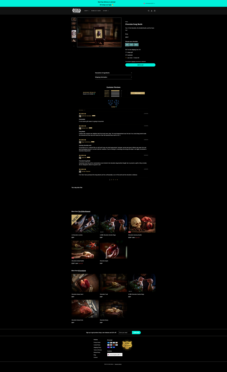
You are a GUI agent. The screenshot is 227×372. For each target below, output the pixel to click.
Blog (95, 355)
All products (82, 271)
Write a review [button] (137, 93)
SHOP (86, 10)
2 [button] (111, 179)
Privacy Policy (97, 342)
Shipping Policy (97, 347)
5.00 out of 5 (92, 92)
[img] (82, 113)
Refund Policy (97, 352)
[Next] (74, 45)
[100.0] (110, 102)
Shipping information (101, 77)
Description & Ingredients (102, 73)
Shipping (133, 61)
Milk (127, 44)
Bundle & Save (96, 10)
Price (126, 34)
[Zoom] (99, 32)
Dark (131, 44)
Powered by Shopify (118, 364)
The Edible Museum (84, 211)
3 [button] (113, 179)
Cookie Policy (97, 345)
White (136, 44)
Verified (113, 106)
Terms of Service (98, 350)
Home (126, 21)
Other (105, 10)
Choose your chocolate (131, 41)
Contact (96, 357)
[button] (107, 90)
